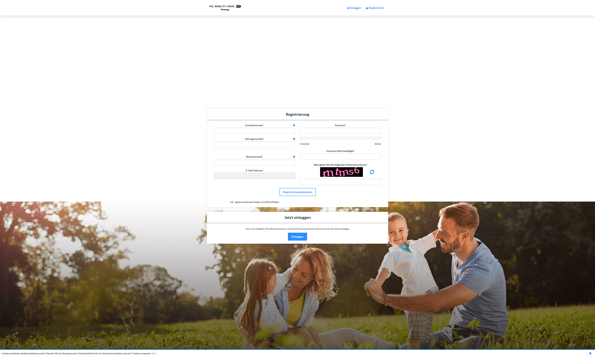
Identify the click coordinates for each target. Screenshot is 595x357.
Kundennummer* (254, 125)
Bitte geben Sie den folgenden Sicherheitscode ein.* (340, 164)
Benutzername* (254, 156)
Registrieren (376, 7)
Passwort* (340, 125)
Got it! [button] (590, 353)
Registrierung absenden (297, 192)
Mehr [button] (154, 353)
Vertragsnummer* (254, 138)
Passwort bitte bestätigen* (340, 150)
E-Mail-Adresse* (254, 170)
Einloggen (355, 7)
